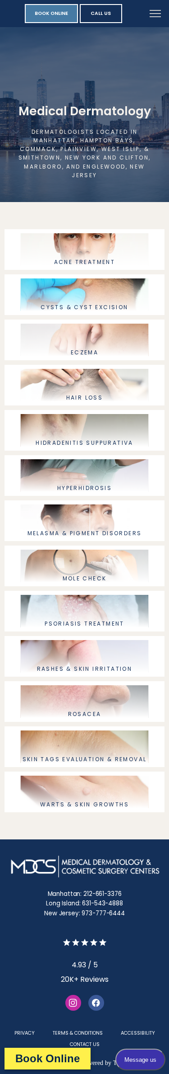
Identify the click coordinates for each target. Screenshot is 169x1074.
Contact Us (85, 1044)
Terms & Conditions (78, 1033)
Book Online (47, 1058)
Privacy (24, 1033)
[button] (155, 14)
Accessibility (138, 1033)
